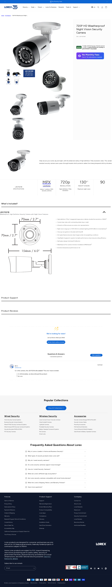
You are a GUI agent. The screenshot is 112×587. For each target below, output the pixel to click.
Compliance (42, 516)
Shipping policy (61, 583)
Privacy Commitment (80, 513)
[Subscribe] (34, 568)
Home (2, 15)
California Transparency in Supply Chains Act (16, 531)
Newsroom (77, 510)
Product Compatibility (45, 510)
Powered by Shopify (24, 583)
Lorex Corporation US (13, 583)
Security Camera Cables (80, 422)
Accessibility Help (9, 528)
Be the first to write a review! (56, 342)
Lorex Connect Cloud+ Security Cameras (49, 419)
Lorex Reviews (78, 519)
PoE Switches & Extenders (80, 427)
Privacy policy (42, 583)
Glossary (41, 519)
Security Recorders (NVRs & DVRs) (13, 429)
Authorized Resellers (80, 525)
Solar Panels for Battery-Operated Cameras (85, 431)
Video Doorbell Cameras (45, 422)
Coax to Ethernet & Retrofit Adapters (83, 429)
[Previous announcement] (5, 1)
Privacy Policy (8, 504)
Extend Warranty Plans (45, 507)
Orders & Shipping (9, 513)
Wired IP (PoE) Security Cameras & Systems (15, 424)
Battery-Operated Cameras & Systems (49, 429)
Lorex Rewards (78, 507)
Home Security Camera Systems (12, 419)
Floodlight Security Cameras (46, 427)
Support (41, 501)
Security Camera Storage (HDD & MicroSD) (85, 419)
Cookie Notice (8, 522)
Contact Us (77, 501)
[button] (26, 7)
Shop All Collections (55, 408)
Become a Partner (79, 522)
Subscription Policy (9, 507)
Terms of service (52, 583)
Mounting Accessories (79, 424)
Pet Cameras (42, 431)
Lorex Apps (42, 513)
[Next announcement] (107, 1)
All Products (8, 15)
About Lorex (77, 504)
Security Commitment (80, 516)
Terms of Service (9, 501)
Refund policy (34, 583)
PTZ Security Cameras (10, 431)
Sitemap (41, 528)
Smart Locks (42, 434)
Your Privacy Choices (10, 534)
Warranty (7, 516)
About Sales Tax (8, 525)
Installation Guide (44, 522)
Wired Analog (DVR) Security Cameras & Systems (17, 427)
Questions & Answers (56, 354)
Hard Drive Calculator (45, 525)
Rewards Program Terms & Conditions (15, 519)
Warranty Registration (45, 504)
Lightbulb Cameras (44, 424)
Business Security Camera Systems (13, 422)
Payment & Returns (9, 510)
